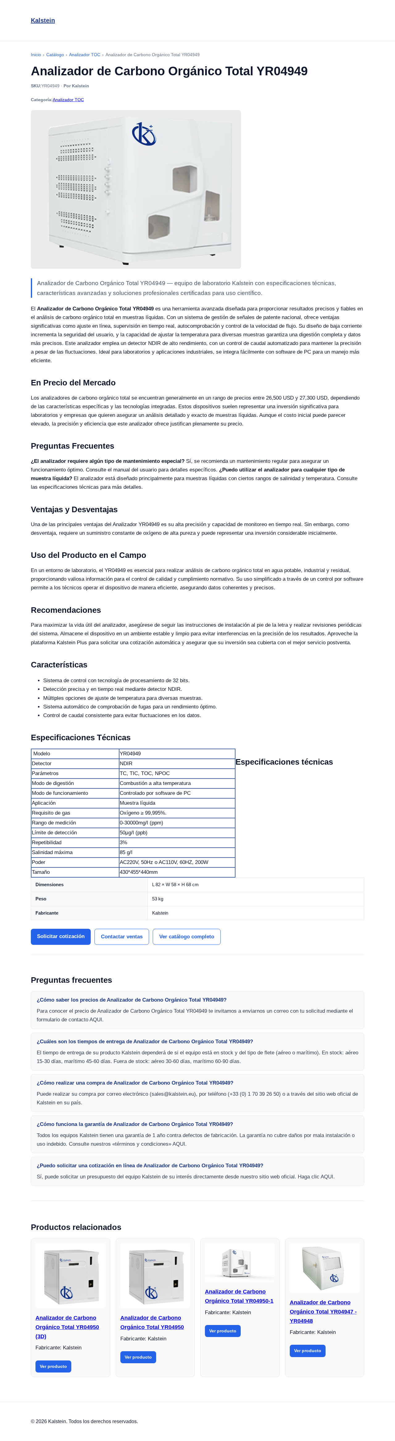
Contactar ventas (122, 937)
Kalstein (43, 20)
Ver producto (53, 1366)
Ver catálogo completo (186, 937)
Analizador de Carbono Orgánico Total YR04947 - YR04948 (323, 1311)
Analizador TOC (68, 99)
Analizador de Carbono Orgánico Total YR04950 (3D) (67, 1327)
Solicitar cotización (61, 936)
